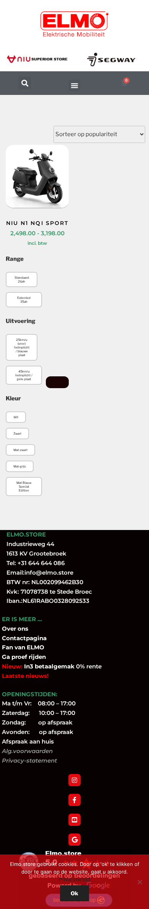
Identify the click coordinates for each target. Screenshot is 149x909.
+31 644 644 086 (41, 563)
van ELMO (28, 647)
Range (15, 258)
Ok (74, 893)
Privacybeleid (74, 879)
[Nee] (139, 882)
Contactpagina (24, 638)
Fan (7, 647)
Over (10, 628)
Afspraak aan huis (28, 741)
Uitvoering (21, 321)
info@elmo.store (48, 572)
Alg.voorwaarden (27, 751)
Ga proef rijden (24, 656)
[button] (24, 83)
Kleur (13, 398)
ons (23, 628)
